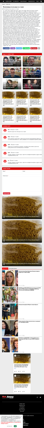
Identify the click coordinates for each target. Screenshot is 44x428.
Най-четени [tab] (5, 268)
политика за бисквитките (7, 422)
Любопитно (22, 405)
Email (24, 171)
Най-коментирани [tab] (13, 268)
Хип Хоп (22, 411)
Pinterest (34, 48)
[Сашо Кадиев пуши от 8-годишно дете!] (32, 61)
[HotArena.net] (8, 397)
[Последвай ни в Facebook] (37, 397)
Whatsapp (27, 48)
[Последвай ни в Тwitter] (40, 397)
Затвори (9, 426)
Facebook (7, 48)
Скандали (22, 406)
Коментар (5, 175)
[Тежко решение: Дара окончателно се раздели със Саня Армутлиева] (10, 328)
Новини (3, 4)
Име (4, 171)
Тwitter (19, 48)
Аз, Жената (22, 408)
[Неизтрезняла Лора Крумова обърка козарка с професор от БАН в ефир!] (10, 278)
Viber (13, 48)
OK (15, 426)
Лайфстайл (8, 4)
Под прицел (22, 409)
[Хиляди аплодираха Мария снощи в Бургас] (10, 312)
